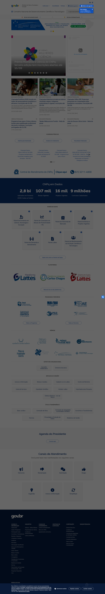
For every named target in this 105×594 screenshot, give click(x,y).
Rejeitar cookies (74, 588)
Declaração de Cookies (24, 591)
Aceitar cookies (87, 588)
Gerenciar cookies (62, 588)
